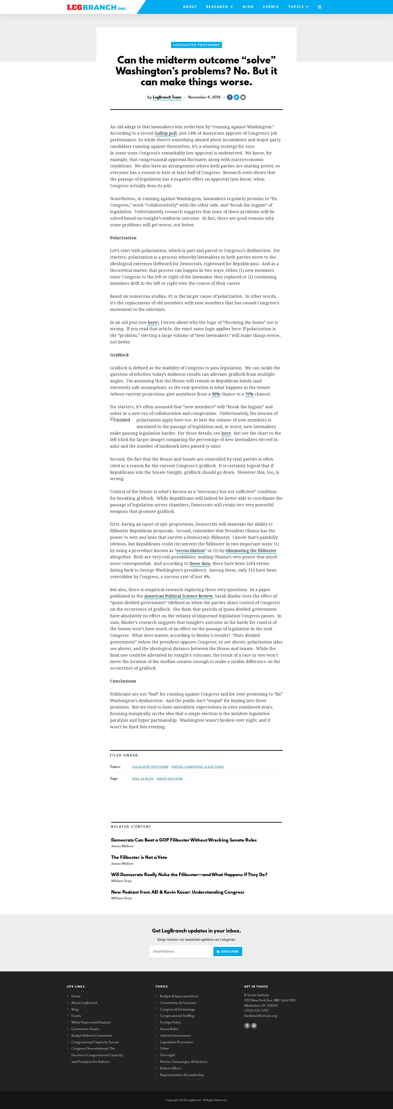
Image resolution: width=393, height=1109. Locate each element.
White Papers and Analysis (91, 1022)
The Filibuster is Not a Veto (139, 857)
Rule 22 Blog (143, 778)
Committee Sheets (85, 1029)
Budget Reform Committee (91, 1035)
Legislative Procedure (196, 45)
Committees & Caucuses (178, 1003)
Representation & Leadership (182, 1075)
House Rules (169, 1029)
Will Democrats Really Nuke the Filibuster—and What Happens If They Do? (189, 874)
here (152, 322)
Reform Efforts (170, 1068)
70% (249, 394)
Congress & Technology (177, 1009)
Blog (248, 7)
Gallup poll (166, 133)
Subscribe (229, 951)
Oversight (167, 1055)
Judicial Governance (175, 1035)
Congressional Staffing (177, 1015)
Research (218, 7)
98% (216, 394)
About (190, 7)
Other (164, 1048)
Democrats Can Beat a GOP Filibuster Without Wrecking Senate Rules (184, 840)
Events (271, 7)
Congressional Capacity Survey (95, 1042)
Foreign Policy (170, 1022)
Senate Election (170, 778)
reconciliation (190, 550)
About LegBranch (84, 1003)
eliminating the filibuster (251, 550)
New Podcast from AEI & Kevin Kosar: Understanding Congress (177, 892)
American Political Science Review (178, 596)
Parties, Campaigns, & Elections (197, 767)
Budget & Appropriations (179, 996)
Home (76, 996)
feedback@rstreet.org (260, 1015)
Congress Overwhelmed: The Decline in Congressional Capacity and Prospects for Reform (97, 1055)
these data (199, 563)
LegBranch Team (167, 97)
